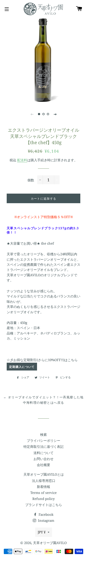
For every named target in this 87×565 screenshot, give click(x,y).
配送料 (22, 160)
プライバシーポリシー (43, 440)
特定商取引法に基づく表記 (43, 446)
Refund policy (43, 498)
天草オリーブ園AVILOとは (43, 474)
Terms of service (43, 492)
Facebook (46, 514)
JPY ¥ (42, 532)
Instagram (45, 520)
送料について (43, 452)
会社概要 (43, 465)
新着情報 (43, 486)
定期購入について (22, 367)
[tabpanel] (43, 60)
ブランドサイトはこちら (43, 504)
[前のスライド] (32, 114)
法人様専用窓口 (43, 480)
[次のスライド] (55, 114)
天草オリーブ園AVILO (50, 542)
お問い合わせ (43, 459)
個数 (30, 180)
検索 (43, 434)
